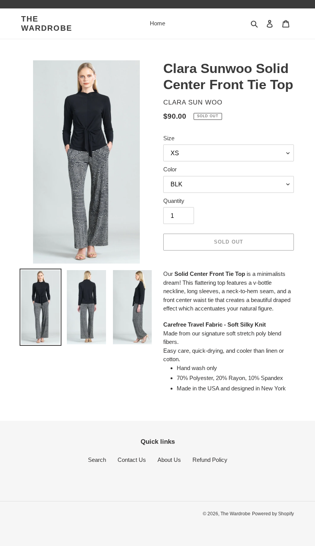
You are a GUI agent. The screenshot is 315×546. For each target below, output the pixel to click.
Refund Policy (209, 459)
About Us (169, 459)
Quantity (173, 200)
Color (170, 169)
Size (168, 138)
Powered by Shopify (273, 513)
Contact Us (132, 459)
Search (97, 459)
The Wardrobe (46, 23)
